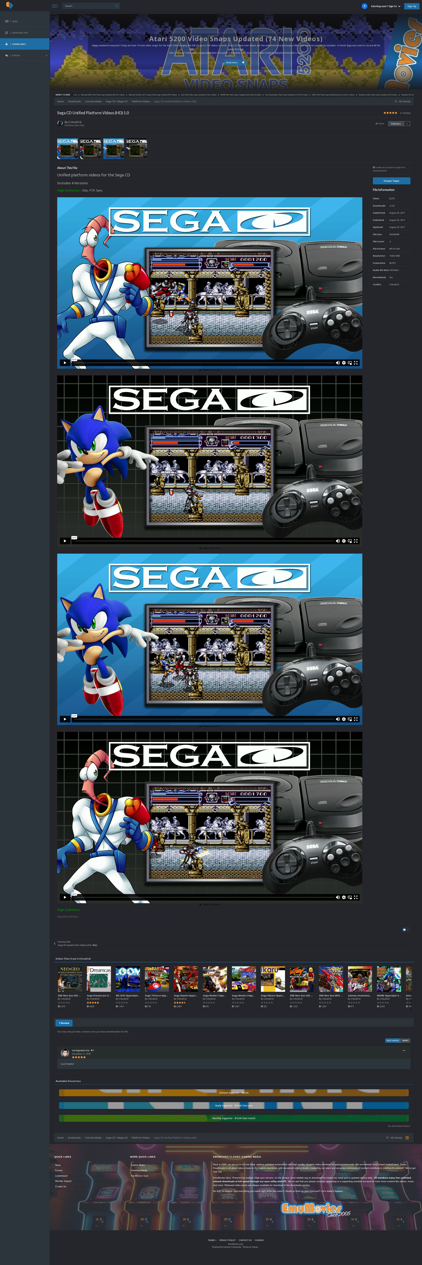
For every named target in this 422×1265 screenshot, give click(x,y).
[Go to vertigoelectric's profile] (64, 1053)
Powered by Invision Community (226, 1247)
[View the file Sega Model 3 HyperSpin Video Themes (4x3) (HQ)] (215, 979)
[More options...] (404, 1051)
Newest (405, 1040)
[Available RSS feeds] (407, 1137)
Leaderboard (61, 1176)
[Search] (117, 6)
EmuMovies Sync (140, 1176)
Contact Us (60, 1186)
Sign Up (411, 6)
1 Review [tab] (64, 1023)
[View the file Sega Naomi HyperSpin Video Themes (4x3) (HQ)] (186, 979)
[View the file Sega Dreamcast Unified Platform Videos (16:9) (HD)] (99, 979)
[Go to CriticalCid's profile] (60, 123)
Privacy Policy (227, 1240)
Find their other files (75, 125)
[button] (411, 51)
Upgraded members (67, 916)
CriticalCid (74, 122)
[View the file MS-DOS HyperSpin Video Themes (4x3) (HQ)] (128, 979)
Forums (59, 1170)
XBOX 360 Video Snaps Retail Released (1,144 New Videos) (174, 95)
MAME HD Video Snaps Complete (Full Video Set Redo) (81, 95)
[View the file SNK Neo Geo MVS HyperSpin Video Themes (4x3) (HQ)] (331, 979)
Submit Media (138, 1165)
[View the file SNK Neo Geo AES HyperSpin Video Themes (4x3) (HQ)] (302, 979)
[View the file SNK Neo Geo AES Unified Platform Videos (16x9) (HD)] (70, 979)
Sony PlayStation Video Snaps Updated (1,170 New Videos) (127, 95)
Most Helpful (393, 1040)
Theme (211, 1240)
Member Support (63, 1181)
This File (68, 5)
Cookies (259, 1240)
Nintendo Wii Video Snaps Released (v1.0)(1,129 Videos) (262, 95)
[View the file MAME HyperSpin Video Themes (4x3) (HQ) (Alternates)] (389, 979)
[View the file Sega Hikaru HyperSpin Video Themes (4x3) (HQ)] (273, 979)
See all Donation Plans (398, 1126)
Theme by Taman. (250, 1247)
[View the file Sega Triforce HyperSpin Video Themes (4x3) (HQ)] (157, 979)
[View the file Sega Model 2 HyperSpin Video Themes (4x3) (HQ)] (244, 979)
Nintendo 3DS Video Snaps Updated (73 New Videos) (306, 95)
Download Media (139, 1170)
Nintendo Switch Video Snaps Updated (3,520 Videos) (219, 95)
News (58, 1165)
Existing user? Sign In (384, 6)
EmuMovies (413, 84)
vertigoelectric (81, 1050)
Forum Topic (392, 180)
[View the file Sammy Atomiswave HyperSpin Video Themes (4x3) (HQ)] (360, 979)
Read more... (232, 62)
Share (380, 123)
